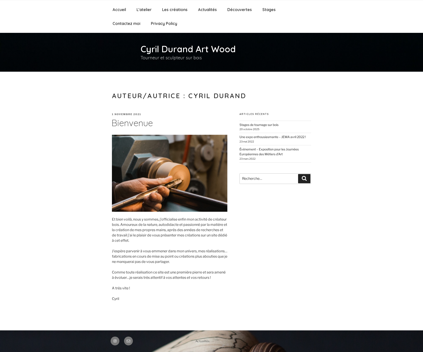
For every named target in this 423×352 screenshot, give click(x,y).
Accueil (119, 9)
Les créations (174, 9)
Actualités (207, 9)
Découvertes (239, 9)
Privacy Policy (164, 23)
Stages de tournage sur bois (258, 125)
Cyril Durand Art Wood (188, 48)
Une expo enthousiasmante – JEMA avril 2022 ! (272, 137)
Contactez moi (126, 23)
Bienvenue (132, 122)
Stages (269, 9)
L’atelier (144, 9)
